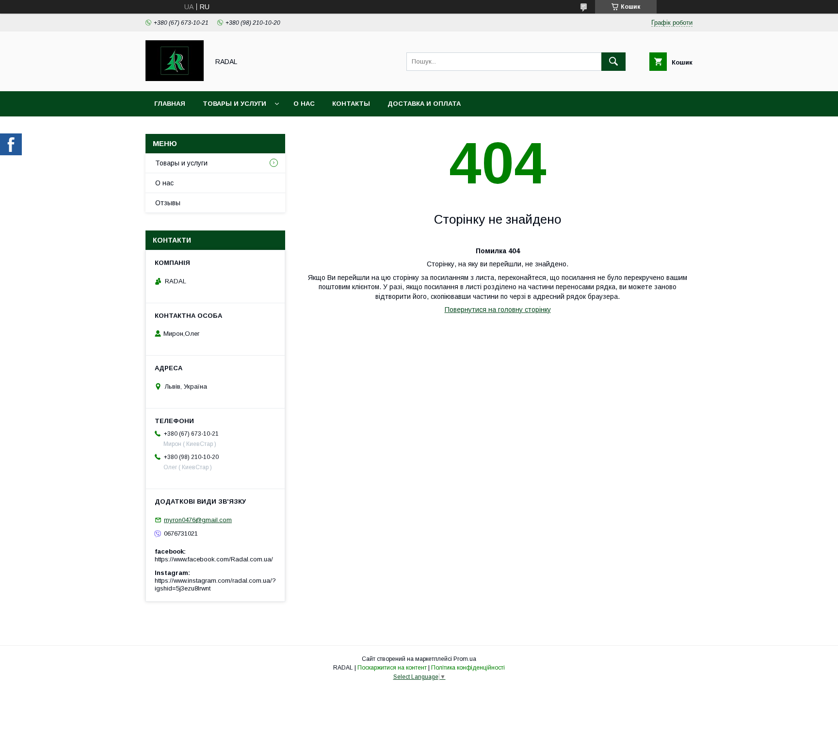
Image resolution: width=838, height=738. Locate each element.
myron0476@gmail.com (198, 520)
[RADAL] (174, 78)
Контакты (351, 103)
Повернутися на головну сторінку (498, 309)
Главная (169, 103)
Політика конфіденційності (468, 667)
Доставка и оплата (424, 103)
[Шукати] (613, 61)
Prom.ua (464, 659)
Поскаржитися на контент (392, 667)
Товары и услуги (234, 103)
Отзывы (167, 203)
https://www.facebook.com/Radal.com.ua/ (214, 559)
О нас (304, 103)
